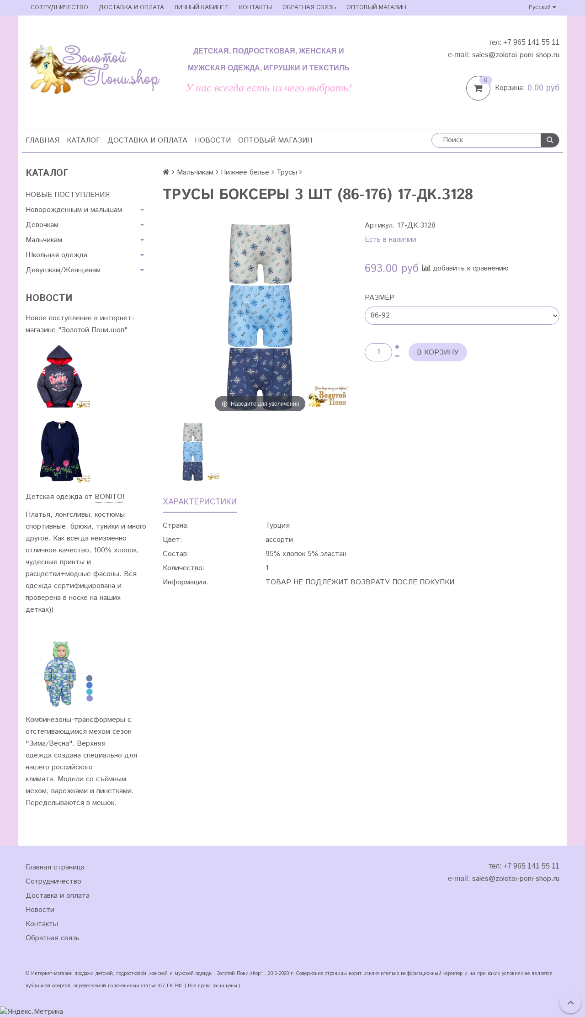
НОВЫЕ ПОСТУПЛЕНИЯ (68, 195)
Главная (42, 140)
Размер (379, 297)
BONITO (108, 497)
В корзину (438, 352)
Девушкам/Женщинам (63, 270)
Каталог (83, 140)
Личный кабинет (201, 7)
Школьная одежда (56, 255)
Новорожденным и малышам (74, 210)
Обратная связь (309, 7)
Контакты (255, 7)
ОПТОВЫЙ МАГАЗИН (376, 7)
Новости (213, 140)
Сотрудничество (59, 7)
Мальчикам (44, 240)
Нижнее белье (245, 172)
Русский (541, 7)
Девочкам (42, 225)
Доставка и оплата (131, 7)
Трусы (287, 172)
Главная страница (55, 867)
